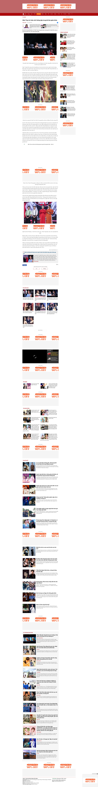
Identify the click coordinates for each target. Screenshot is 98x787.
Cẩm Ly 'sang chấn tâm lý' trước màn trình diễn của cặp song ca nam (40, 312)
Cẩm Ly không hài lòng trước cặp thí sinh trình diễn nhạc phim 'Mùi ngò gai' (39, 253)
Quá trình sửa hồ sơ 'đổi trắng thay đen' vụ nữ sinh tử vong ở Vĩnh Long (35, 411)
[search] (71, 14)
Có (36, 268)
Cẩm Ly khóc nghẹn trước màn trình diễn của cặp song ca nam (28, 299)
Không (44, 268)
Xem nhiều (49, 350)
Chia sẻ (25, 265)
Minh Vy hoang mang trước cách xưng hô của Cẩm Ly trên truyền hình (40, 299)
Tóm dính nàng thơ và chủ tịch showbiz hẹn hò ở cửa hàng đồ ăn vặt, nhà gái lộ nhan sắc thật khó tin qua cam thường (53, 412)
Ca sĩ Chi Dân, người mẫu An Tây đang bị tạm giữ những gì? (71, 48)
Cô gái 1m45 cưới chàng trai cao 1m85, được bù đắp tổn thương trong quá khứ (53, 359)
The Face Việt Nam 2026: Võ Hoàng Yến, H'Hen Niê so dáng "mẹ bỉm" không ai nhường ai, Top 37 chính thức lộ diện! (53, 385)
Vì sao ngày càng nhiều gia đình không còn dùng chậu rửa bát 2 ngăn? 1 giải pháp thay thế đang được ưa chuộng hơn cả (53, 426)
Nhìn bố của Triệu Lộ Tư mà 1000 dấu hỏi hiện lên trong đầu (71, 95)
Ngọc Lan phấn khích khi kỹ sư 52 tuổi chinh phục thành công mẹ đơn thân (52, 25)
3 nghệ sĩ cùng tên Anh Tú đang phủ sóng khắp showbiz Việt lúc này (71, 114)
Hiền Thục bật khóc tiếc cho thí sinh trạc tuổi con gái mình (28, 312)
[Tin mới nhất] (25, 14)
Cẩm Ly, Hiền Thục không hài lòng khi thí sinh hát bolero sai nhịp (28, 326)
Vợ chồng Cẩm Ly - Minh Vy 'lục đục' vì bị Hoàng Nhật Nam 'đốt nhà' (52, 299)
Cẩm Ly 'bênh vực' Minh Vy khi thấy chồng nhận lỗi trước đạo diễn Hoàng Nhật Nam (52, 312)
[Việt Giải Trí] (23, 14)
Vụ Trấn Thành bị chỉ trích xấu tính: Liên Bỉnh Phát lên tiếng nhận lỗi (71, 101)
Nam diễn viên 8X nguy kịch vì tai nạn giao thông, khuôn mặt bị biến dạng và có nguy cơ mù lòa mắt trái (71, 65)
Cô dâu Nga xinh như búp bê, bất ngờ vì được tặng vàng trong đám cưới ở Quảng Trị (53, 354)
